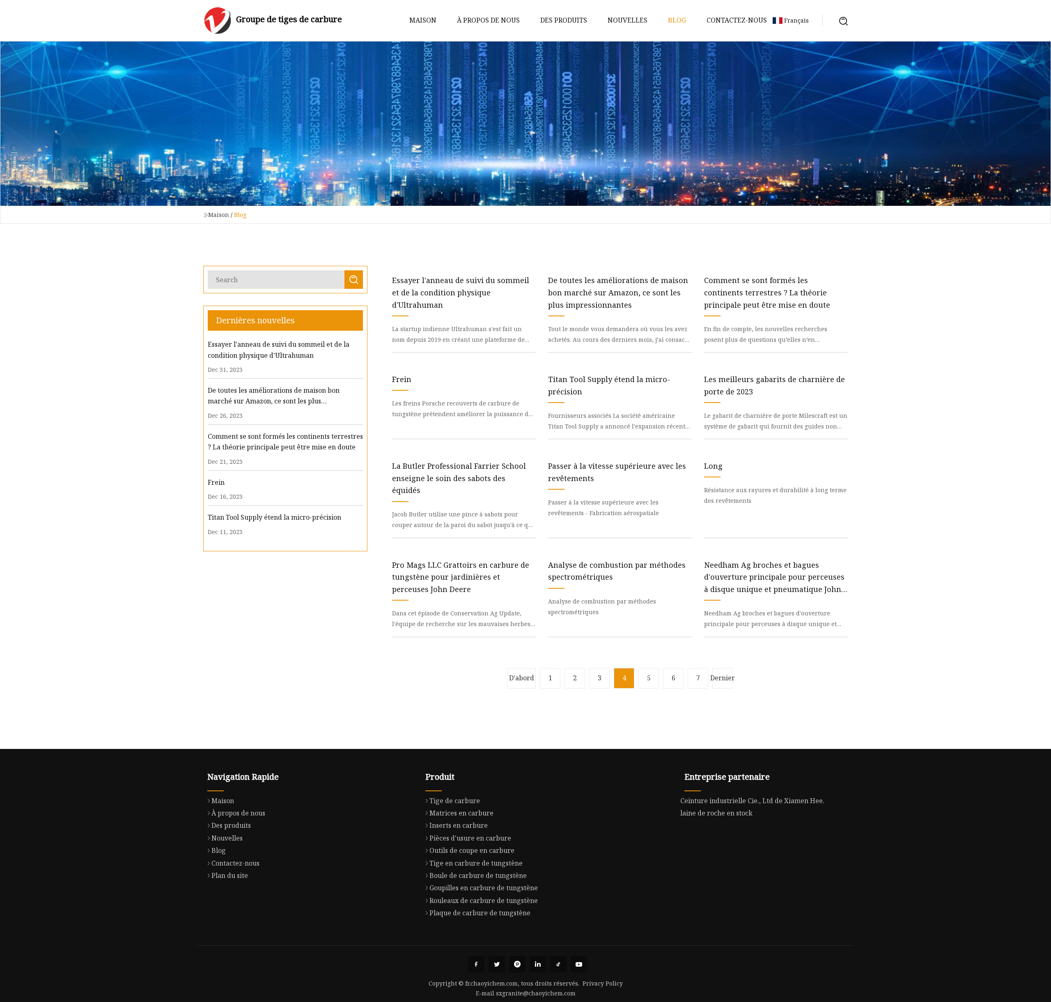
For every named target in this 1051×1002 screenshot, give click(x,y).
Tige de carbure (454, 800)
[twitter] (497, 964)
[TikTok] (558, 964)
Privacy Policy (603, 983)
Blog (677, 20)
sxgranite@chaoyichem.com (536, 993)
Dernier (722, 677)
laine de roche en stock (716, 813)
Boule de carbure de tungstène (478, 875)
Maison (422, 20)
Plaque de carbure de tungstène (479, 912)
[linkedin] (538, 964)
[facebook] (476, 964)
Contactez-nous (737, 20)
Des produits (563, 20)
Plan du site (229, 875)
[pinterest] (517, 964)
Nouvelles (627, 20)
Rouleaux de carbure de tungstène (483, 900)
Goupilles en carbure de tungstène (483, 887)
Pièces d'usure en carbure (470, 838)
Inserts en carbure (458, 825)
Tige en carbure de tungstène (476, 863)
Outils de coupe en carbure (471, 850)
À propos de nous (488, 20)
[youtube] (579, 964)
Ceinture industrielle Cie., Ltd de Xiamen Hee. (752, 800)
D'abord (521, 677)
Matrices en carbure (461, 813)
